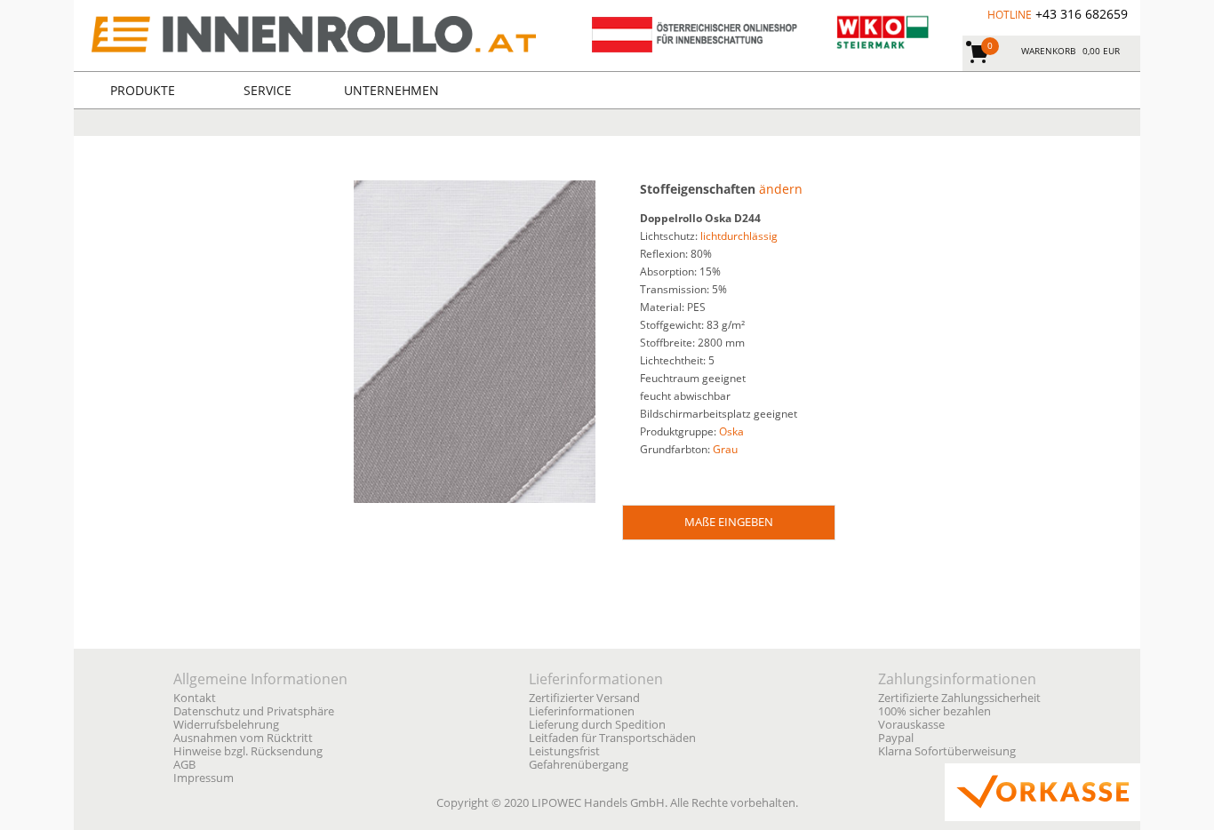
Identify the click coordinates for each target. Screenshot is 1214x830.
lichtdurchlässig (739, 235)
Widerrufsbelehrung (226, 724)
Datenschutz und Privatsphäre (253, 711)
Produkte (142, 90)
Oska (731, 431)
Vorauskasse (911, 724)
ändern (781, 188)
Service (268, 90)
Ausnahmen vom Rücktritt (243, 738)
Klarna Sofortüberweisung (947, 751)
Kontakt (194, 698)
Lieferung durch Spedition (597, 724)
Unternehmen (391, 90)
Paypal (896, 738)
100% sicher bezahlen (934, 711)
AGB (184, 764)
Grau (725, 449)
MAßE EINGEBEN (728, 522)
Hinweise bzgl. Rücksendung (248, 751)
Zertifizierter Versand (584, 698)
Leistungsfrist (564, 751)
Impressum (203, 778)
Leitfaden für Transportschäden (612, 738)
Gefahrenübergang (578, 764)
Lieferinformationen (582, 711)
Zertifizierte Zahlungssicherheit (959, 698)
